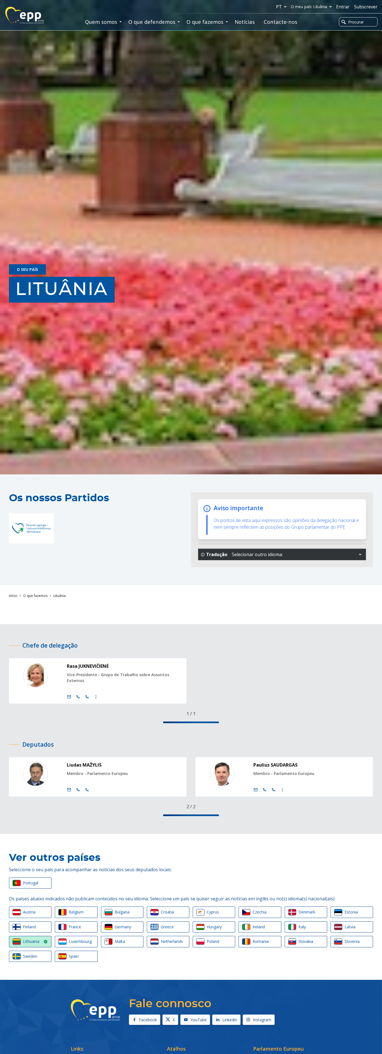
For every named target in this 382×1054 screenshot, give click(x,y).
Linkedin (229, 1019)
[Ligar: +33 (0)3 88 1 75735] (87, 790)
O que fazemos (35, 595)
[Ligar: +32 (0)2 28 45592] (78, 697)
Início (13, 595)
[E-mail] (69, 697)
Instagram (262, 1019)
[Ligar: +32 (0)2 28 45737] (264, 790)
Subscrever (366, 7)
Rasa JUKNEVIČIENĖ (88, 666)
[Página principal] (24, 15)
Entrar (343, 7)
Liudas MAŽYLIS (84, 765)
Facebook (148, 1019)
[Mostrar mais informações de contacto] (96, 697)
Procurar (356, 22)
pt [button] (279, 7)
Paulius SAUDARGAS (275, 765)
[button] (360, 554)
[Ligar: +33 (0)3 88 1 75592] (87, 697)
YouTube (198, 1019)
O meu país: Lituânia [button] (309, 6)
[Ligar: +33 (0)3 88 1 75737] (273, 790)
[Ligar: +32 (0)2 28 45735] (78, 790)
